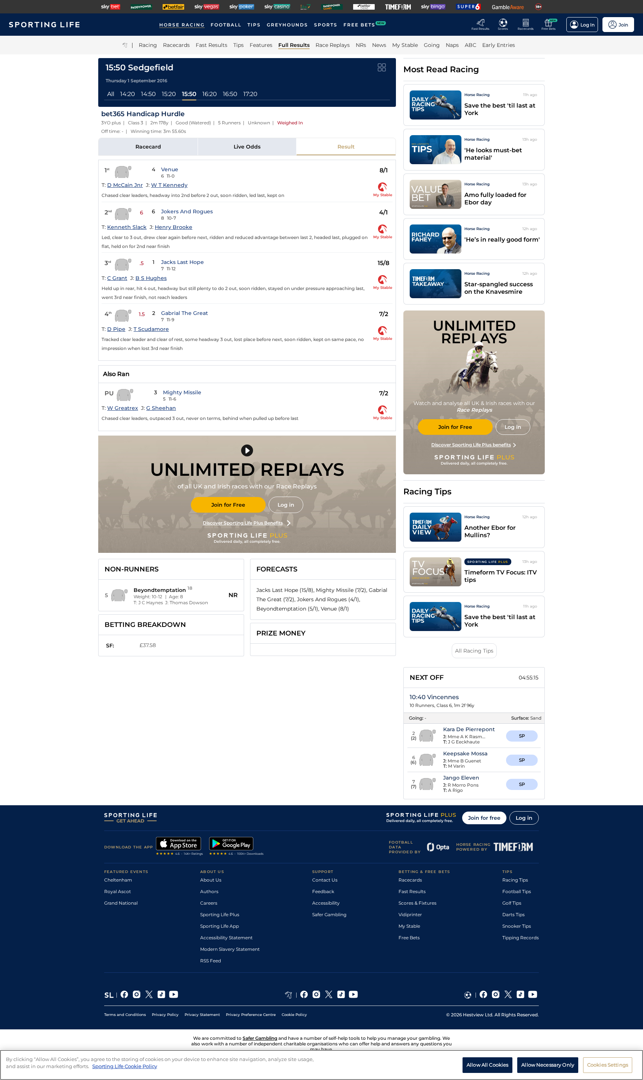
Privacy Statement (202, 1014)
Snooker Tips (516, 926)
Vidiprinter (410, 914)
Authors (209, 891)
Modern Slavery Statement (230, 949)
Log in (286, 504)
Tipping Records (520, 937)
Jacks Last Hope (182, 262)
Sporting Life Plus (219, 914)
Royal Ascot (117, 891)
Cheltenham (118, 880)
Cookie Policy (294, 1014)
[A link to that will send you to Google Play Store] (236, 847)
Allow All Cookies (487, 1064)
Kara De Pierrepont (469, 729)
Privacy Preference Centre (251, 1014)
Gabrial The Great (184, 313)
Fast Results (412, 891)
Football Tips (516, 891)
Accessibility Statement (226, 937)
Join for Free (228, 504)
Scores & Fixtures (417, 903)
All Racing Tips (474, 650)
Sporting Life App (219, 926)
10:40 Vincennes (434, 697)
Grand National (121, 903)
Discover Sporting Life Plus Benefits (243, 523)
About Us (210, 880)
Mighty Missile (182, 392)
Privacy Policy (165, 1014)
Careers (208, 903)
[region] (321, 1065)
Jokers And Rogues (187, 211)
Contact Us (325, 880)
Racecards (410, 880)
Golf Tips (511, 903)
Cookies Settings (607, 1064)
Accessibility (326, 903)
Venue (169, 169)
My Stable (409, 926)
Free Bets (409, 937)
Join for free (484, 818)
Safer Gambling (329, 914)
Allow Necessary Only (547, 1064)
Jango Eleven (461, 777)
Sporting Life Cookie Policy (124, 1066)
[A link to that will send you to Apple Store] (179, 847)
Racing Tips (515, 880)
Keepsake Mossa (465, 753)
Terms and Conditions (125, 1014)
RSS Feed (210, 960)
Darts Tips (513, 914)
